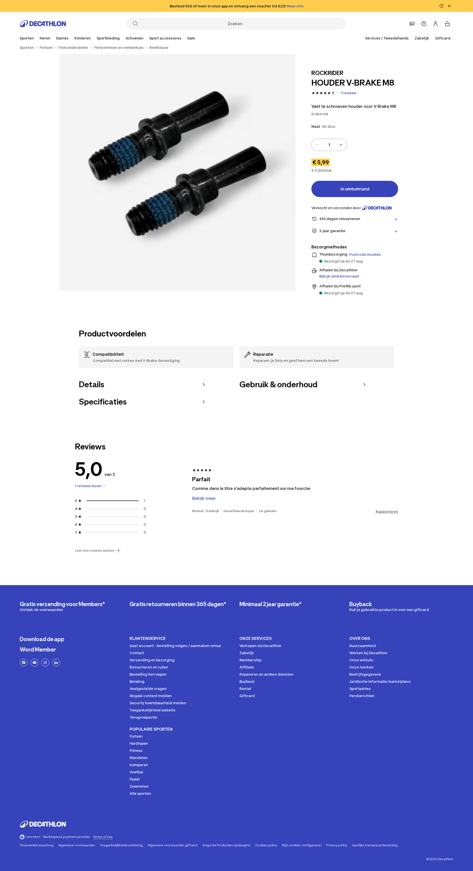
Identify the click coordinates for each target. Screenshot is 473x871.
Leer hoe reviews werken (95, 551)
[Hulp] (424, 24)
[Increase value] (341, 145)
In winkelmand (354, 188)
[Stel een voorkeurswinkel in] (412, 24)
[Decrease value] (317, 145)
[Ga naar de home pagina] (43, 23)
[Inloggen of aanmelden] (435, 24)
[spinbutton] (329, 145)
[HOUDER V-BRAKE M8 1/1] (177, 172)
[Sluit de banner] (449, 6)
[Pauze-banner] (441, 6)
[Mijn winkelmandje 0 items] (447, 24)
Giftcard (442, 38)
